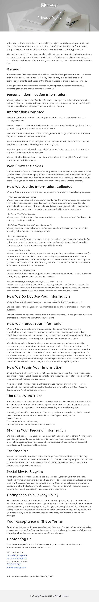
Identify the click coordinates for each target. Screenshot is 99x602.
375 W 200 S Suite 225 (17, 558)
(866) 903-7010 (14, 564)
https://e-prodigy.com (17, 555)
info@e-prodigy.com (16, 567)
